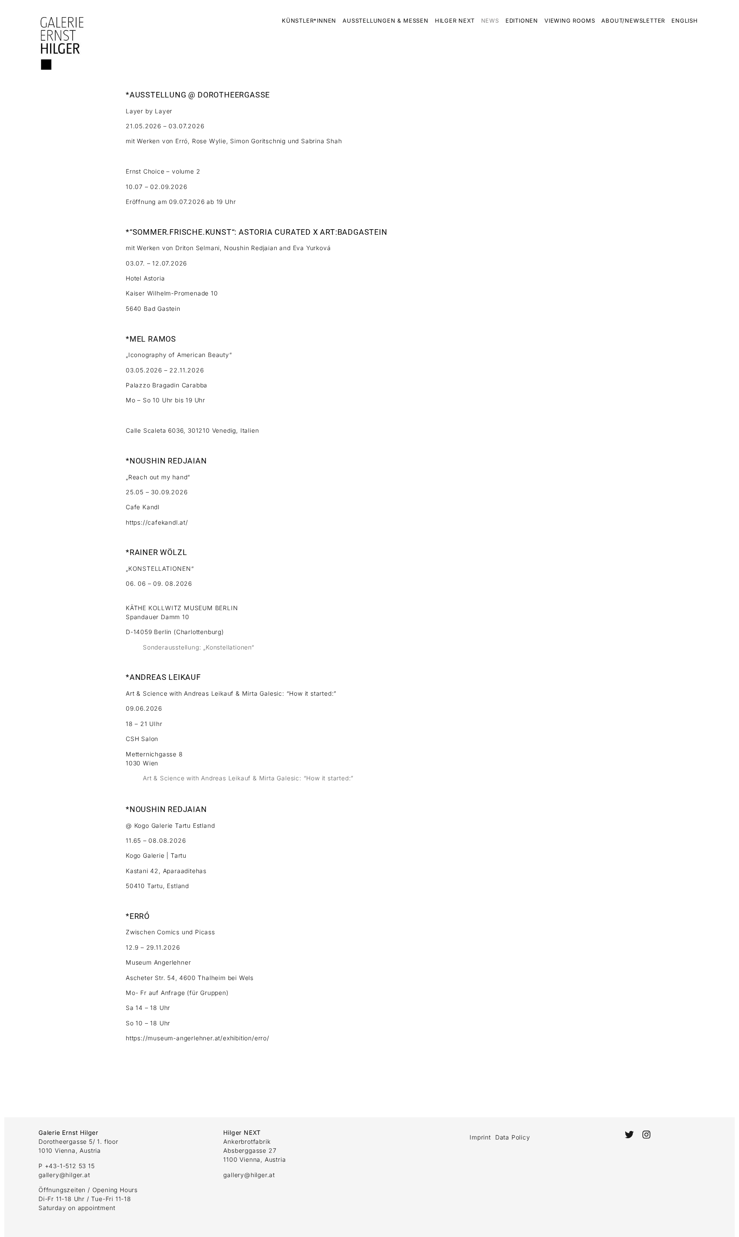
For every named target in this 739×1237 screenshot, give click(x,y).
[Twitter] (629, 1134)
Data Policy (512, 1137)
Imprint (480, 1137)
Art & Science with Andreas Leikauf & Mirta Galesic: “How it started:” (248, 778)
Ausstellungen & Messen (386, 20)
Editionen (521, 20)
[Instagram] (646, 1134)
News (490, 20)
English (684, 20)
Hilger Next (455, 20)
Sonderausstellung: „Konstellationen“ (198, 647)
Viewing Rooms (569, 20)
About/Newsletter (633, 20)
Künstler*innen (309, 20)
